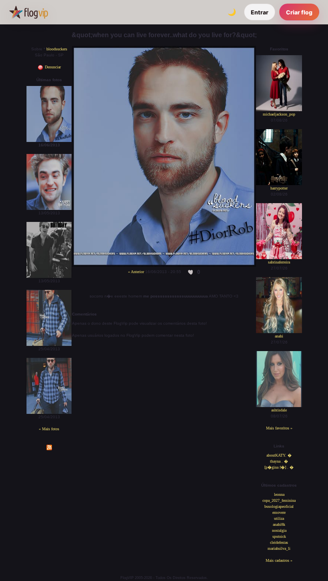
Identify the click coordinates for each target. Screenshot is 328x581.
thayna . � (279, 461)
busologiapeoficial (279, 506)
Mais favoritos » (279, 428)
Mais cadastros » (279, 560)
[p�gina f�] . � (279, 467)
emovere (279, 512)
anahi (279, 336)
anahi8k (279, 524)
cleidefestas (279, 542)
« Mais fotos (49, 429)
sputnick (279, 536)
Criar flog (299, 12)
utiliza (279, 518)
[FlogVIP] (28, 12)
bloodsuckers (56, 49)
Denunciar (52, 67)
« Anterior (136, 272)
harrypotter (279, 188)
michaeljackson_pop (279, 114)
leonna (279, 494)
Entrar (259, 12)
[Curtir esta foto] (191, 272)
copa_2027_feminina (279, 500)
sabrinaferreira (279, 262)
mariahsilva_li (279, 548)
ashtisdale (279, 410)
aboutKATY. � (279, 455)
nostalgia (279, 530)
